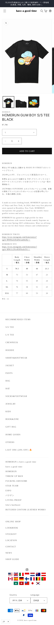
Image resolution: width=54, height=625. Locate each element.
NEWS (9, 553)
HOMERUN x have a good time (21, 462)
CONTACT (11, 547)
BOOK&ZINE (12, 419)
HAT (8, 389)
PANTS (9, 373)
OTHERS (10, 442)
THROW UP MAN (14, 476)
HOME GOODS (13, 435)
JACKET (10, 365)
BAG (8, 381)
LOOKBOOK (12, 528)
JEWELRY (11, 404)
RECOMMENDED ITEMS (18, 319)
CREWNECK (12, 342)
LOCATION (11, 540)
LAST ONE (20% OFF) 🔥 (19, 450)
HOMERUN (11, 471)
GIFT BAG (11, 427)
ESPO (8, 491)
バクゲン (10, 495)
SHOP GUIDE (12, 559)
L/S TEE (10, 335)
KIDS (8, 412)
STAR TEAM (12, 486)
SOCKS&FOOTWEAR (16, 396)
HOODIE (10, 350)
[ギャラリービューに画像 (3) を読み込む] (33, 102)
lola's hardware (13, 505)
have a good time (14, 467)
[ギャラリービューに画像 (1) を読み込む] (8, 102)
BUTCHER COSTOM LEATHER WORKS (26, 510)
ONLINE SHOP (13, 522)
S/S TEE (10, 327)
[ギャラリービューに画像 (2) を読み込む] (21, 102)
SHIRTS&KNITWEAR (16, 358)
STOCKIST (11, 534)
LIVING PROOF (14, 500)
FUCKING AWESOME (16, 481)
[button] (3, 11)
